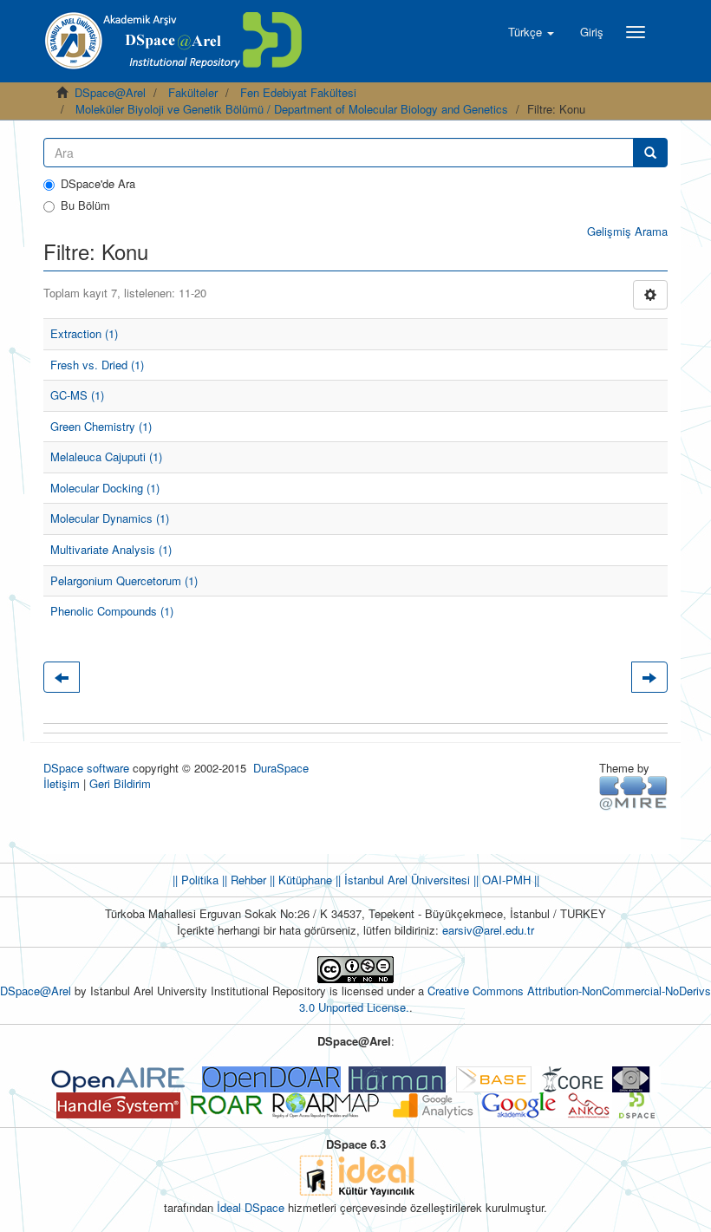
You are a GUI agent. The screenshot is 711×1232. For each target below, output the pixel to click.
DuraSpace (281, 767)
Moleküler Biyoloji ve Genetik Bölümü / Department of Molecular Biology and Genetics (291, 109)
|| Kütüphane (299, 879)
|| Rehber (242, 879)
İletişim (61, 783)
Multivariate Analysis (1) (111, 549)
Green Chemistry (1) (101, 426)
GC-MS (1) (77, 395)
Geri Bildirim (120, 783)
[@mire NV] (633, 792)
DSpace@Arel (110, 92)
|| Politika (196, 879)
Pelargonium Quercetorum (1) (124, 580)
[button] (531, 32)
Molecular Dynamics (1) (109, 518)
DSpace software (86, 767)
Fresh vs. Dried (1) (97, 364)
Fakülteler (193, 92)
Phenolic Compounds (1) (111, 611)
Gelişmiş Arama (627, 231)
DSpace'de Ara (98, 184)
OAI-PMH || (509, 879)
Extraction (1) (84, 333)
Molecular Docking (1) (105, 487)
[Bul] (650, 152)
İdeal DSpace (250, 1207)
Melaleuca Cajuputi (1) (106, 456)
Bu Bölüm (85, 205)
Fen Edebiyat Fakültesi (298, 92)
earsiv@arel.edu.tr (488, 930)
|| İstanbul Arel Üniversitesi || (405, 879)
